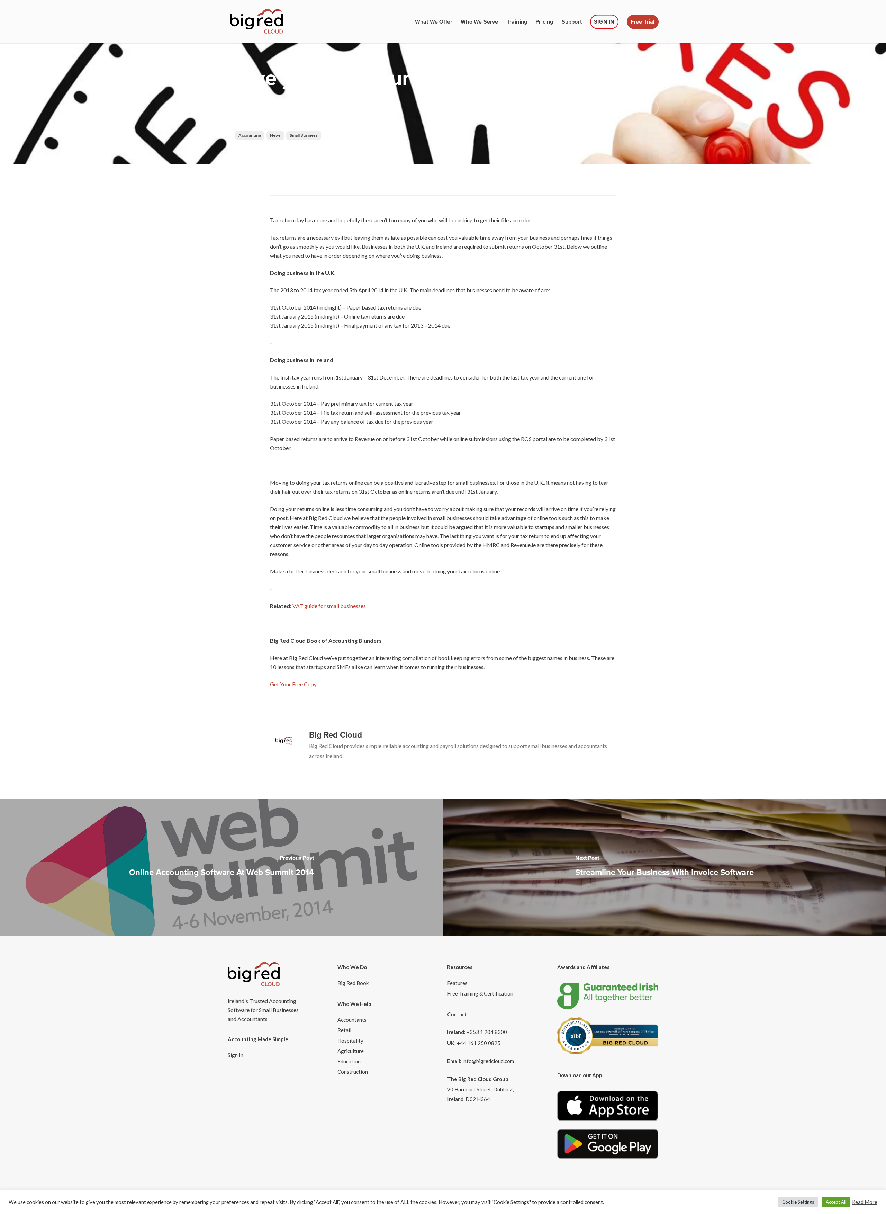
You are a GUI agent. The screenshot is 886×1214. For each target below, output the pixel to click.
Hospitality (350, 1040)
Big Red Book (353, 983)
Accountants (352, 1020)
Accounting (249, 135)
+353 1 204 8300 (487, 1032)
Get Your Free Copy (293, 684)
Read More (864, 1202)
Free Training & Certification (480, 993)
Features (457, 983)
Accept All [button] (836, 1202)
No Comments (560, 106)
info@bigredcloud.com (488, 1061)
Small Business (304, 135)
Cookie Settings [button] (798, 1202)
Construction (352, 1072)
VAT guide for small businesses (329, 605)
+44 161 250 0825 (478, 1043)
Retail (344, 1030)
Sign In (235, 1055)
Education (349, 1061)
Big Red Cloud (252, 121)
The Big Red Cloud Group (477, 1079)
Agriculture (350, 1051)
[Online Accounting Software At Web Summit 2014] (221, 867)
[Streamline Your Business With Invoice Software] (664, 867)
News (275, 135)
